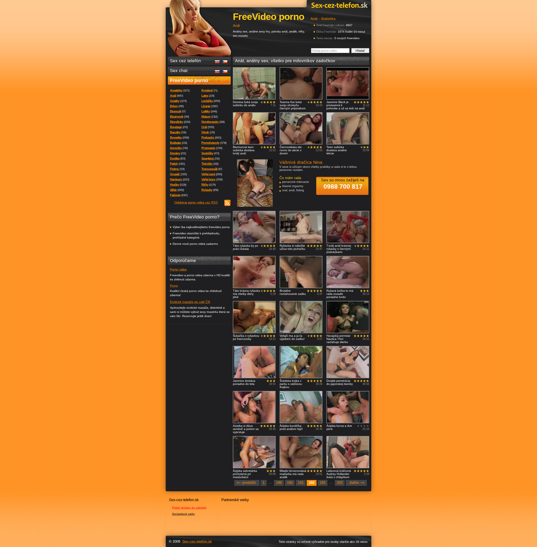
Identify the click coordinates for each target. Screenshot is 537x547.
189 (279, 483)
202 (340, 483)
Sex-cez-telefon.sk (338, 5)
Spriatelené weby (183, 514)
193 (322, 483)
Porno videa (178, 269)
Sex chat (179, 70)
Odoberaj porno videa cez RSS (196, 202)
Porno (174, 285)
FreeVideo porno (189, 80)
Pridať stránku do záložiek (189, 507)
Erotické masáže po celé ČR (190, 302)
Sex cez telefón (185, 60)
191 (301, 483)
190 (290, 483)
